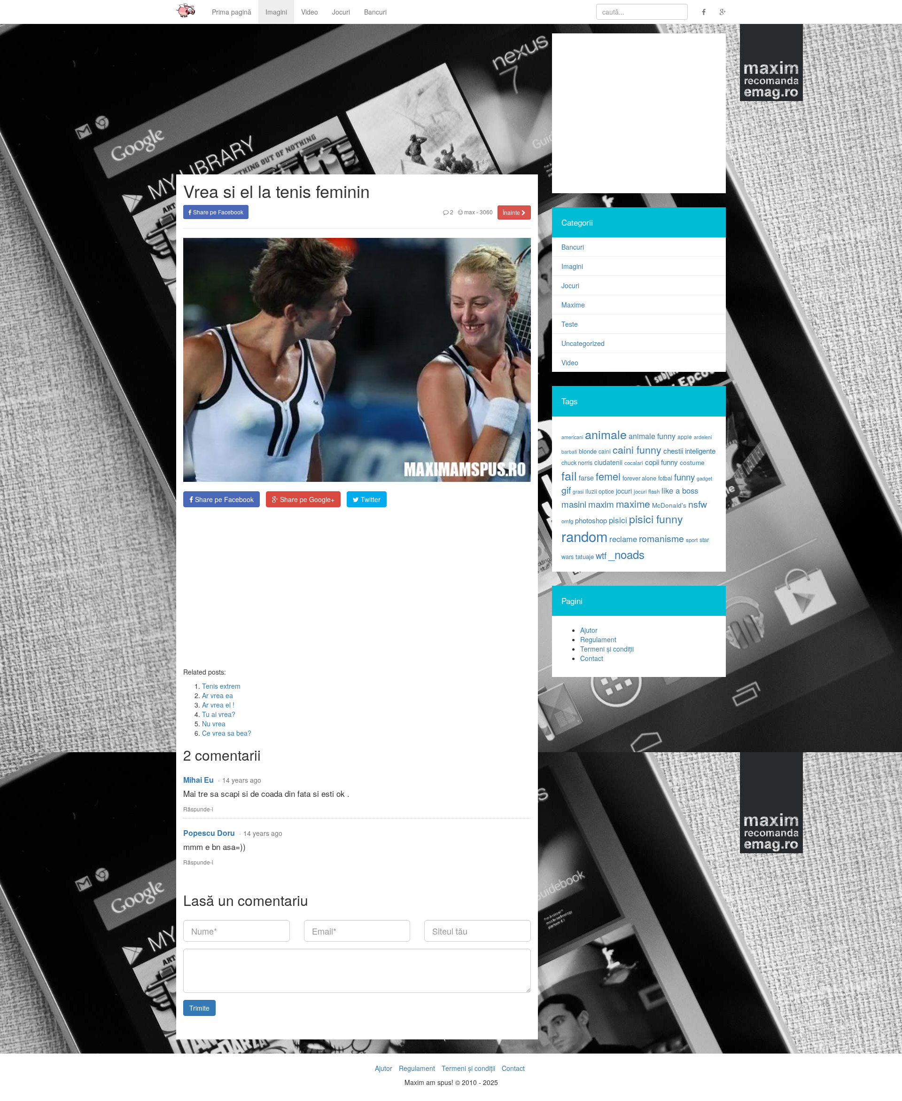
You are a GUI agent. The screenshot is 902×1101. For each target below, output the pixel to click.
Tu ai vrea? (218, 714)
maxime (633, 503)
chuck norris (576, 462)
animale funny (652, 436)
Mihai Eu (198, 779)
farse (586, 477)
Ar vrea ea (217, 695)
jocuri (624, 490)
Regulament (598, 639)
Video (309, 11)
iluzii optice (599, 491)
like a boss (679, 490)
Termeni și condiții (607, 648)
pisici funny (656, 519)
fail (569, 475)
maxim (601, 503)
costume (692, 462)
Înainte (512, 212)
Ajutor (589, 630)
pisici (618, 520)
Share (223, 499)
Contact (591, 658)
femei (608, 476)
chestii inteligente (689, 450)
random (584, 536)
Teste (569, 324)
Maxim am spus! (182, 12)
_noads (626, 554)
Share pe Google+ (306, 499)
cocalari (633, 462)
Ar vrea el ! (218, 704)
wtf (601, 555)
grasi (578, 491)
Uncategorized (583, 343)
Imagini (276, 11)
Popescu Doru (209, 832)
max (469, 212)
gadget (704, 478)
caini (605, 451)
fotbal (665, 478)
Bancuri (375, 11)
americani (572, 436)
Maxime (573, 304)
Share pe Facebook (217, 212)
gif (566, 489)
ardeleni (703, 436)
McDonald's (669, 505)
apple (684, 436)
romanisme (661, 538)
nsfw (697, 504)
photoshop (591, 520)
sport (692, 539)
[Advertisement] (357, 587)
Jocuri (341, 11)
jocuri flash (647, 491)
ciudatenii (608, 462)
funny (684, 477)
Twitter (370, 499)
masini (573, 504)
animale (606, 433)
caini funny (637, 449)
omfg (567, 521)
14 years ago (241, 780)
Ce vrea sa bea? (226, 733)
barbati (569, 451)
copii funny (661, 461)
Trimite (199, 1008)
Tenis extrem (221, 686)
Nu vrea (214, 723)
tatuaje (584, 556)
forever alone (639, 478)
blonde (588, 451)
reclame (623, 538)
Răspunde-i (198, 809)
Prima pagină (231, 11)
